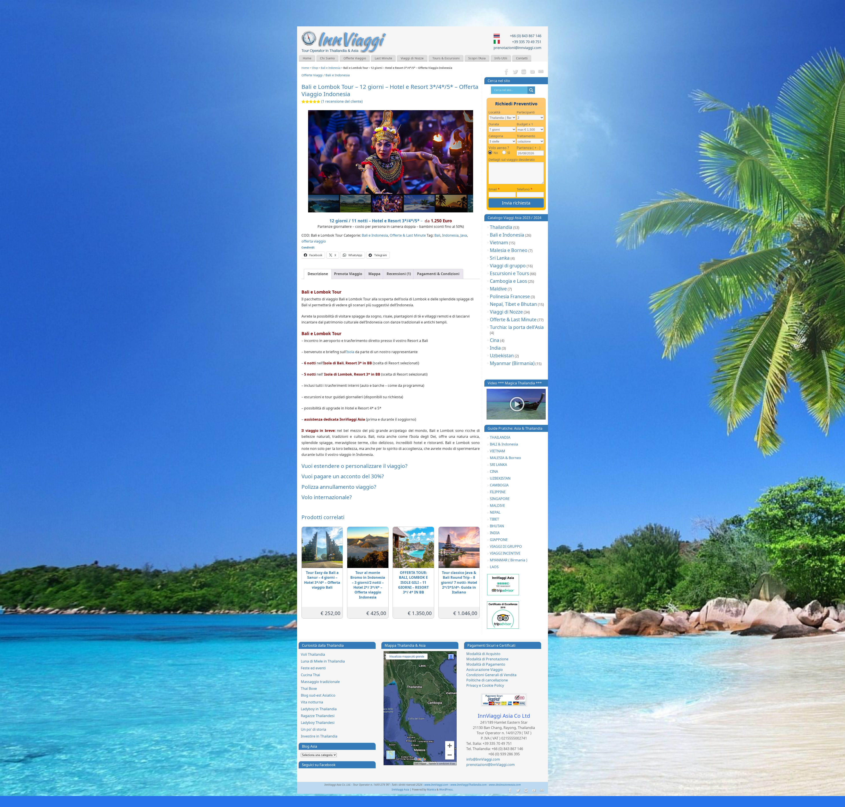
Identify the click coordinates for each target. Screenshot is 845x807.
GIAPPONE (499, 539)
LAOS (494, 566)
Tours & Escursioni (446, 58)
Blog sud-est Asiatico (318, 695)
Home (307, 58)
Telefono (524, 189)
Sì (508, 152)
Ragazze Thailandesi (317, 715)
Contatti (522, 58)
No (496, 152)
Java (463, 235)
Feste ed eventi (313, 668)
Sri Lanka (500, 258)
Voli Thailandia (313, 654)
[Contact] (541, 72)
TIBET (494, 519)
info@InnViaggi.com (483, 759)
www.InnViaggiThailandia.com (468, 785)
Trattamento (526, 136)
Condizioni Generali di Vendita (491, 674)
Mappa (374, 273)
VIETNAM (497, 451)
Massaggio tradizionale (320, 681)
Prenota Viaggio (348, 273)
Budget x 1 (525, 124)
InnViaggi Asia (400, 789)
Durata (494, 124)
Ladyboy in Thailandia (319, 709)
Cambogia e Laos (508, 281)
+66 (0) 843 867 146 (525, 35)
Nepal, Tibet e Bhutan (513, 304)
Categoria (496, 136)
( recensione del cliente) (342, 101)
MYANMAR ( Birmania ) (508, 560)
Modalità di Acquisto (483, 653)
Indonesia (450, 235)
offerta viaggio (313, 241)
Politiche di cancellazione (487, 680)
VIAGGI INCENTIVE (505, 553)
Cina (494, 340)
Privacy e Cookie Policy (485, 685)
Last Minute (383, 58)
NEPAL (495, 512)
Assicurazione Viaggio (484, 669)
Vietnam (499, 242)
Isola (350, 351)
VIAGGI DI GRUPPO (506, 546)
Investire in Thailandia (319, 736)
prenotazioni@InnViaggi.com (490, 764)
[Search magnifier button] (531, 90)
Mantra (431, 789)
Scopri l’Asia (477, 58)
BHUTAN (497, 526)
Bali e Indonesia (330, 68)
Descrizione (318, 273)
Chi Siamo (327, 58)
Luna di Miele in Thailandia (323, 661)
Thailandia (501, 227)
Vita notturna (312, 702)
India (495, 348)
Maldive (498, 289)
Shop (315, 68)
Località (494, 112)
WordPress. (446, 789)
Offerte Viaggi (312, 75)
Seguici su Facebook (319, 764)
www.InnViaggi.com (436, 785)
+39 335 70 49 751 (526, 41)
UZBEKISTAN (500, 478)
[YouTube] (532, 72)
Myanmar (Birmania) (512, 363)
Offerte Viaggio (355, 58)
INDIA (495, 532)
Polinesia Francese (510, 296)
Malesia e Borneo (508, 250)
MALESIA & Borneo (505, 457)
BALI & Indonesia (504, 444)
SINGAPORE (500, 498)
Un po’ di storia (313, 729)
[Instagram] (523, 72)
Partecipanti (526, 112)
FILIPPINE (498, 491)
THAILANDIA (500, 437)
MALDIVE (497, 505)
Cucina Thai (310, 674)
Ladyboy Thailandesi (317, 722)
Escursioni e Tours (509, 273)
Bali (437, 235)
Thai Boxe (309, 688)
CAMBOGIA (499, 485)
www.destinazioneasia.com (505, 785)
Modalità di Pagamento (485, 664)
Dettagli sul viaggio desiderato (512, 159)
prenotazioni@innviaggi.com (517, 47)
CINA (494, 471)
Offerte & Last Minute (408, 235)
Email (494, 189)
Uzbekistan (502, 355)
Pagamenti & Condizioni (438, 273)
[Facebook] (506, 72)
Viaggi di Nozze (412, 58)
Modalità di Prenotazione (487, 659)
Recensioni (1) (399, 273)
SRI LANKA (498, 464)
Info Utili (500, 58)
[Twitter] (515, 72)
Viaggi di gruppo (508, 266)
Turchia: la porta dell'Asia (517, 327)
